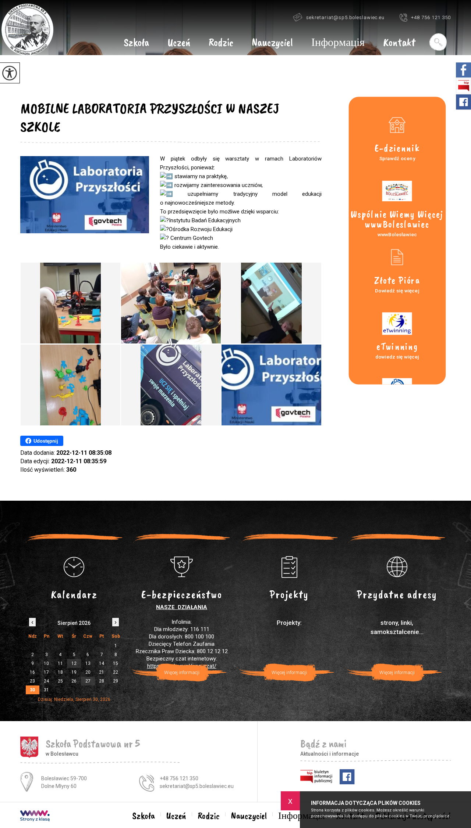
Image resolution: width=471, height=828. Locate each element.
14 (101, 663)
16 (32, 672)
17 (46, 672)
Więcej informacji (181, 672)
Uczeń (178, 43)
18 (60, 672)
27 (88, 681)
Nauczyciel (272, 43)
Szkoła (136, 43)
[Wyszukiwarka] (438, 42)
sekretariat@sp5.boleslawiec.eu (345, 17)
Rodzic (221, 43)
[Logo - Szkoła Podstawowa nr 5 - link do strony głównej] (27, 29)
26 (74, 681)
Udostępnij (45, 441)
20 (88, 672)
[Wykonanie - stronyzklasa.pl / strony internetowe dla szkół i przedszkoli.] (35, 816)
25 (60, 681)
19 (74, 672)
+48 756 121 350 (431, 17)
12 (74, 663)
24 (46, 681)
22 (115, 672)
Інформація (338, 43)
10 (46, 663)
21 (101, 672)
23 (32, 681)
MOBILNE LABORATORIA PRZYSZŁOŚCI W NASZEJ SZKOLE (149, 117)
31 (46, 689)
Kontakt (399, 43)
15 (115, 663)
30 (32, 689)
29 (115, 681)
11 (60, 663)
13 (88, 663)
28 (101, 681)
